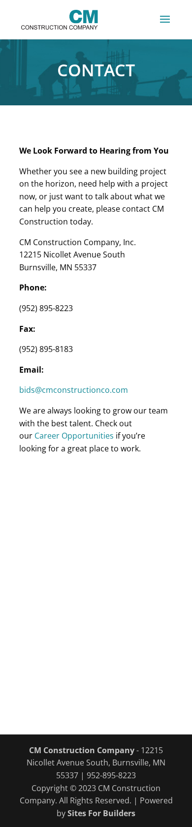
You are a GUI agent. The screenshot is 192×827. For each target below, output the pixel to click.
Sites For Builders (101, 813)
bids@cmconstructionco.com (73, 389)
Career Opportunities (74, 435)
